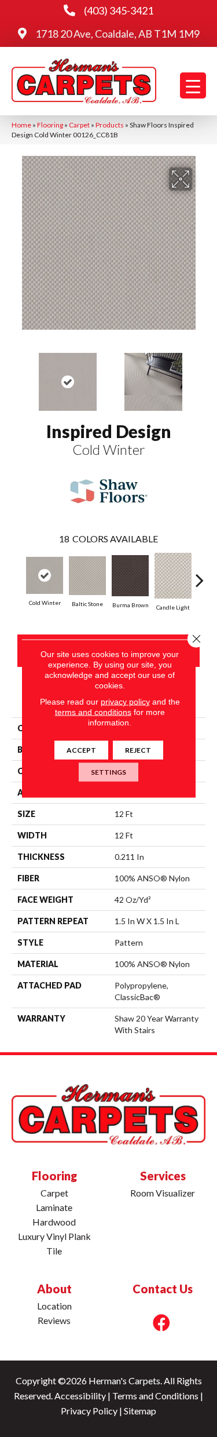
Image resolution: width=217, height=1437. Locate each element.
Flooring (50, 125)
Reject (138, 750)
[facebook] (161, 1323)
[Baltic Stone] (87, 575)
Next (199, 376)
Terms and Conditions (155, 1395)
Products (109, 125)
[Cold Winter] (44, 575)
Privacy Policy (89, 1410)
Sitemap (140, 1410)
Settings (108, 772)
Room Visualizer (162, 1192)
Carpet (79, 125)
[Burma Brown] (130, 575)
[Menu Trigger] (193, 85)
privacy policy (125, 701)
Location (54, 1305)
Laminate (54, 1207)
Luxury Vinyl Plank (54, 1236)
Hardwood (54, 1221)
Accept (81, 750)
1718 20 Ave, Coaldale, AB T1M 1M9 (117, 33)
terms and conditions (93, 712)
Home (21, 125)
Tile (54, 1250)
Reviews (54, 1320)
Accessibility (80, 1395)
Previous (17, 376)
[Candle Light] (173, 575)
